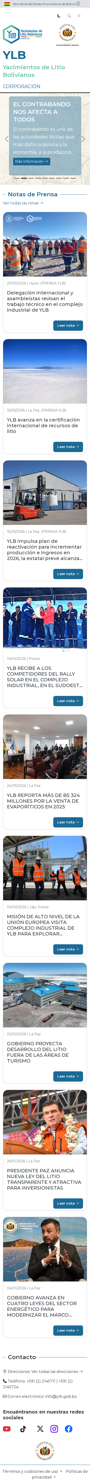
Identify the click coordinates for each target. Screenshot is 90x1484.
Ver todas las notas (21, 203)
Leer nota (66, 325)
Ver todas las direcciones (55, 1371)
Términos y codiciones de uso (30, 1471)
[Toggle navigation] (79, 16)
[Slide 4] (38, 178)
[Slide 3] (31, 178)
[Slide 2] (24, 178)
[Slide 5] (45, 178)
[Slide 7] (59, 178)
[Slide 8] (66, 178)
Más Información (30, 161)
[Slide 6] (52, 178)
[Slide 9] (73, 178)
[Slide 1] (17, 178)
